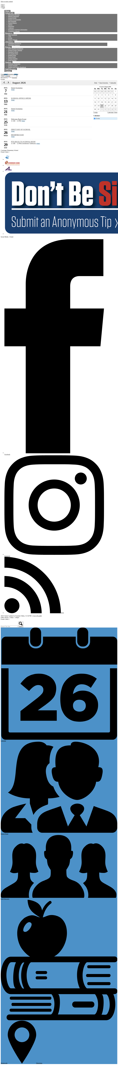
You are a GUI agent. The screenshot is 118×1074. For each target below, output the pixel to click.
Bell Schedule (12, 21)
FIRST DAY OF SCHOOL (20, 129)
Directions (11, 26)
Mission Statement (13, 16)
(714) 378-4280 (37, 616)
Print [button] (95, 83)
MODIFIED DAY (17, 135)
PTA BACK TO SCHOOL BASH (23, 142)
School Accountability (14, 19)
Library (10, 24)
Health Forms (12, 55)
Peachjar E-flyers (13, 52)
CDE (9, 36)
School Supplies (13, 58)
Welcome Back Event (18, 119)
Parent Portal (12, 57)
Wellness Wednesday (14, 64)
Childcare (11, 28)
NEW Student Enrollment (15, 48)
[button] (9, 13)
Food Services (12, 60)
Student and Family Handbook (17, 67)
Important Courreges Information (17, 29)
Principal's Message (14, 14)
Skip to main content (7, 1)
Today (95, 112)
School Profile (12, 18)
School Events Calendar (15, 50)
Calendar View (112, 112)
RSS (62, 613)
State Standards (12, 35)
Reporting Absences (14, 45)
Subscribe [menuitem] (113, 83)
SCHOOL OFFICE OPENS (21, 98)
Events (98, 118)
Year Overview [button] (103, 83)
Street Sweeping (16, 88)
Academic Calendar (14, 31)
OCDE (10, 38)
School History (12, 23)
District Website (12, 40)
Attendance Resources (14, 43)
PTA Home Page (13, 53)
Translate (14, 77)
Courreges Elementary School (9, 74)
